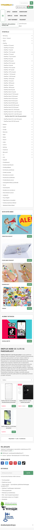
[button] (10, 25)
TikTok (23, 463)
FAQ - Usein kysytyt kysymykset (10, 495)
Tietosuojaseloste (6, 490)
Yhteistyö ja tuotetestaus (8, 492)
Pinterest (15, 463)
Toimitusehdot (5, 480)
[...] (12, 451)
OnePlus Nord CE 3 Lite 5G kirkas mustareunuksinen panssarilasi (8, 401)
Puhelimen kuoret (6, 482)
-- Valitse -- (4, 380)
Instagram (19, 463)
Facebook (2, 463)
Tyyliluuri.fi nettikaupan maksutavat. (11, 488)
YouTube (10, 463)
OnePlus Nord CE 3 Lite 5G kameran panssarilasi (25, 401)
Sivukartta (4, 499)
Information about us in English (10, 497)
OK (29, 473)
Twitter (6, 463)
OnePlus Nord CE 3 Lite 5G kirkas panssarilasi (8, 427)
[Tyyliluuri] (7, 5)
